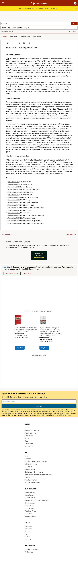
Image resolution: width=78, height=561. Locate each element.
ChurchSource (30, 498)
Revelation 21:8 (13, 192)
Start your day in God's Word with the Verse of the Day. (38, 8)
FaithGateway (30, 492)
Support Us (29, 446)
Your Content (37, 37)
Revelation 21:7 (13, 189)
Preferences (29, 552)
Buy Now (20, 348)
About (27, 428)
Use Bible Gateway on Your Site (36, 461)
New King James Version (15, 242)
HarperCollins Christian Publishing (37, 500)
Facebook (28, 526)
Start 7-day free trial (12, 273)
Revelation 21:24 (14, 215)
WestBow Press (30, 511)
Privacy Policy (41, 415)
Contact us (28, 467)
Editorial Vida (29, 506)
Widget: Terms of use (32, 483)
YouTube (28, 539)
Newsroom (29, 444)
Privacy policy (30, 469)
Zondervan (29, 514)
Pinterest (28, 531)
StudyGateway (30, 495)
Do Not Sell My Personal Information (39, 475)
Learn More (27, 273)
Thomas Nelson (30, 508)
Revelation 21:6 (13, 187)
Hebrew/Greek (25, 37)
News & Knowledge (32, 430)
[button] (75, 3)
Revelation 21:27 (14, 223)
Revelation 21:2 (13, 182)
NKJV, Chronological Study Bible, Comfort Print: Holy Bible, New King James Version (26, 330)
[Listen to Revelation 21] (29, 42)
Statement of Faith (31, 433)
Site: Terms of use (31, 480)
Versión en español (32, 549)
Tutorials (28, 459)
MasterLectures (30, 516)
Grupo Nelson (30, 503)
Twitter (27, 537)
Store (27, 438)
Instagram (28, 529)
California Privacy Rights (34, 472)
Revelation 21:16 (14, 208)
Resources (13, 37)
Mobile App (29, 436)
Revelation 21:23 (14, 210)
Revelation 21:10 (14, 200)
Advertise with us (31, 464)
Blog (26, 441)
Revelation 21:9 (13, 195)
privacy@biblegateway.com (63, 415)
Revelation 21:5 (13, 184)
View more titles (39, 355)
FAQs (26, 456)
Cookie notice (30, 477)
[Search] (74, 23)
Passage (4, 37)
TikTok (27, 534)
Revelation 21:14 (14, 205)
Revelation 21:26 (14, 221)
